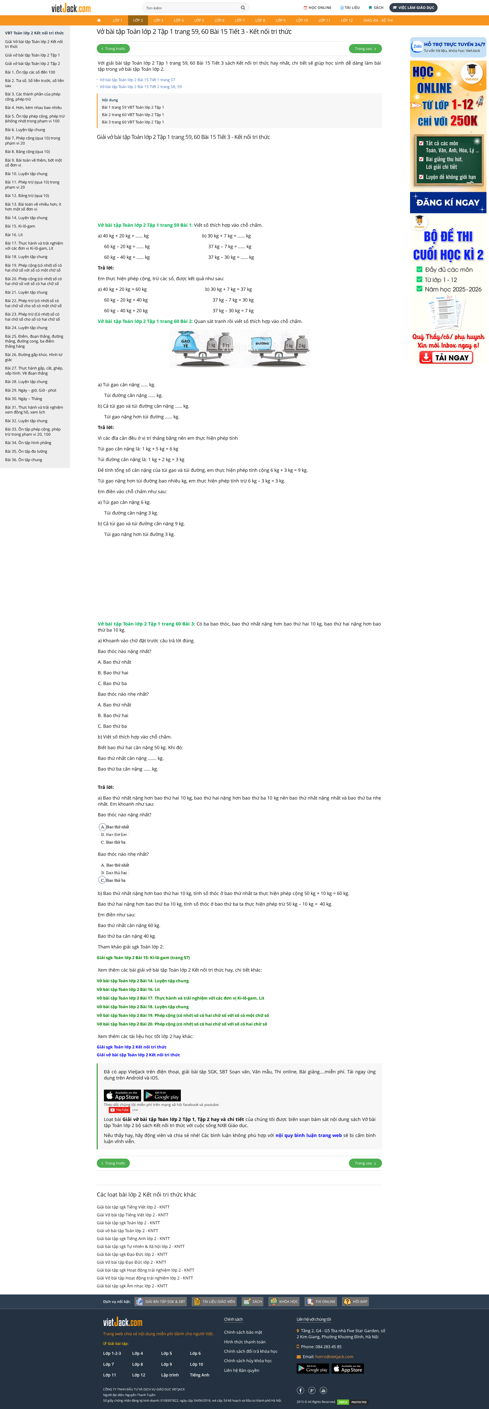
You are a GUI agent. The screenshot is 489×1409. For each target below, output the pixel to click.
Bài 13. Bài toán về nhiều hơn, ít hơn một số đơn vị (33, 207)
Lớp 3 (158, 20)
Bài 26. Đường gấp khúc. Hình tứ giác (33, 357)
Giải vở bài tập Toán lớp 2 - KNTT (127, 1230)
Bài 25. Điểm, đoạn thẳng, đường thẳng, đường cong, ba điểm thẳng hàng (34, 341)
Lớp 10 (302, 20)
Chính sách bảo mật (243, 1332)
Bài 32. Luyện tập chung (26, 420)
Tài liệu (352, 7)
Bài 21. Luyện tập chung (26, 292)
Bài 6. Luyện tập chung (25, 129)
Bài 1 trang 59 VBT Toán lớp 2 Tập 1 (133, 107)
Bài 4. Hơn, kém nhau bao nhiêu (33, 107)
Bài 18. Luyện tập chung (26, 256)
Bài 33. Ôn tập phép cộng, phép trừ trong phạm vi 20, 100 (33, 431)
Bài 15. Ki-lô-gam (20, 226)
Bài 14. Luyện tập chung (26, 217)
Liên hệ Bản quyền (241, 1370)
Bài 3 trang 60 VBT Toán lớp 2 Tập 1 (133, 121)
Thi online (325, 1301)
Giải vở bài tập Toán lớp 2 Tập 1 (32, 55)
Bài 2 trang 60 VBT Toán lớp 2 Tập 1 (133, 114)
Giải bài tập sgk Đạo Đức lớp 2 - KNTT (132, 1254)
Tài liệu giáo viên (219, 1301)
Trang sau (364, 48)
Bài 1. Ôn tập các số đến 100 (30, 72)
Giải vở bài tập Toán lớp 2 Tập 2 (32, 63)
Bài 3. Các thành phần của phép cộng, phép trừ (32, 96)
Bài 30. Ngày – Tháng (23, 398)
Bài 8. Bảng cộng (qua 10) (27, 151)
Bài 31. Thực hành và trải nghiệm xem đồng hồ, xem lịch (34, 410)
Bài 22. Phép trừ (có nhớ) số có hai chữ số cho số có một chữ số (33, 303)
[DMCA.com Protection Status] (355, 1402)
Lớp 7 (240, 20)
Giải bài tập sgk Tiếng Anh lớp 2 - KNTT (133, 1238)
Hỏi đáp (360, 1301)
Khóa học (288, 1301)
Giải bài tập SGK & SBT (165, 1301)
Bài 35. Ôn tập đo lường (26, 451)
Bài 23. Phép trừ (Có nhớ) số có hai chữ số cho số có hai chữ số (32, 316)
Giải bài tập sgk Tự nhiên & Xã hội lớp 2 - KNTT (141, 1246)
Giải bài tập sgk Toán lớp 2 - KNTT (128, 1223)
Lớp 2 (138, 20)
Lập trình (170, 1375)
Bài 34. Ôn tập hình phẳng (28, 442)
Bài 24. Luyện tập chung (26, 327)
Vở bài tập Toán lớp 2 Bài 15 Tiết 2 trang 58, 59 (141, 86)
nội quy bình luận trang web (309, 1135)
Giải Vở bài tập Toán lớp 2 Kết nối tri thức (34, 44)
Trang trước (114, 48)
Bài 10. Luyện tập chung (26, 173)
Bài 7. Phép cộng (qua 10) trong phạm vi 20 (32, 140)
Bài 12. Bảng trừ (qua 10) (27, 195)
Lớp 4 (179, 20)
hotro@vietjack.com (334, 1356)
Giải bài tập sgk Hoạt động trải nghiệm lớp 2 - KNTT (145, 1270)
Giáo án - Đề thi (378, 20)
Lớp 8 (260, 20)
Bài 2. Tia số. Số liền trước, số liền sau (34, 83)
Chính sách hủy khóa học (248, 1360)
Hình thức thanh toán (245, 1342)
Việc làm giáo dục (416, 7)
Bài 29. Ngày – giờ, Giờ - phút (30, 390)
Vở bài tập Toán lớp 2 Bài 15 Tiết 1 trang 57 (137, 79)
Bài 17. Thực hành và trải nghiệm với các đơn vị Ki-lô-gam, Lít (34, 245)
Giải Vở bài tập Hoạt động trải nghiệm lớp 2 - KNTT (145, 1278)
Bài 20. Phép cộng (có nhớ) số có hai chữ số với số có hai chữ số (33, 281)
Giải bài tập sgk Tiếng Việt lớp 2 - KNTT (133, 1207)
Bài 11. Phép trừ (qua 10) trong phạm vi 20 (32, 184)
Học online (320, 7)
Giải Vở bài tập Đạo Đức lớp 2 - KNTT (131, 1262)
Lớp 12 (347, 20)
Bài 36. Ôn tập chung (23, 459)
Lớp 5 (199, 20)
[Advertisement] (239, 182)
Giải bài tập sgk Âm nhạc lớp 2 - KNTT (132, 1286)
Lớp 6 (219, 20)
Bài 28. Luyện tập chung (26, 381)
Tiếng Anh (199, 1375)
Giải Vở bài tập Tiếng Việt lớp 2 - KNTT (132, 1215)
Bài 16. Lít (14, 234)
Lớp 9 (281, 20)
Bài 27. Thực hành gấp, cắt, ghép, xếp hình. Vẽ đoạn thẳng (34, 370)
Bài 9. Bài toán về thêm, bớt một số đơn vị (33, 163)
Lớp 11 (324, 20)
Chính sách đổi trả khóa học (251, 1351)
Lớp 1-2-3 (112, 1353)
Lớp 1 (118, 20)
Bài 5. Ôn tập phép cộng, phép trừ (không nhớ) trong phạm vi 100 (35, 118)
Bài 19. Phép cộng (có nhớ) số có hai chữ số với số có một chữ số (33, 268)
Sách (378, 7)
